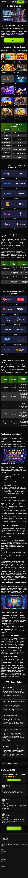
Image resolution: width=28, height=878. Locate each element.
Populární (3, 50)
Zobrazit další (14, 828)
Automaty (23, 50)
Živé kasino (9, 50)
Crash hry (15, 50)
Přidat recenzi (14, 779)
